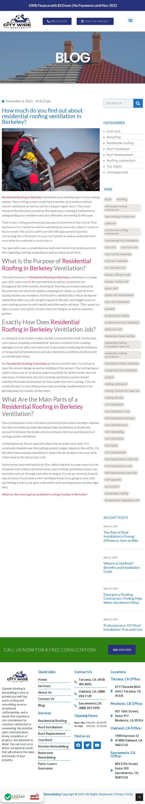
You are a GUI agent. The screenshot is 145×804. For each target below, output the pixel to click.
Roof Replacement (120, 155)
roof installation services (119, 418)
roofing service (114, 397)
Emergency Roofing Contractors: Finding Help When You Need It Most (122, 598)
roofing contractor (116, 384)
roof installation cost (117, 411)
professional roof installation (122, 322)
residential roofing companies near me (117, 344)
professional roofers (117, 315)
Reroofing (114, 137)
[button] (130, 20)
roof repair (111, 445)
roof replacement (115, 452)
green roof (111, 288)
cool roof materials (116, 260)
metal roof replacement (119, 295)
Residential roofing (120, 143)
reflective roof (113, 329)
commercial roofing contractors (116, 231)
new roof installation (117, 301)
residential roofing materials (122, 363)
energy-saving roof (116, 281)
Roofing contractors (121, 160)
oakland (110, 308)
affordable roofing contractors (116, 208)
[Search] (138, 103)
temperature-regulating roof (122, 500)
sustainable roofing (116, 493)
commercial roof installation (121, 240)
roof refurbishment (116, 425)
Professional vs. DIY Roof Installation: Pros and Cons (123, 627)
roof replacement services (121, 472)
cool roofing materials (118, 254)
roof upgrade (113, 479)
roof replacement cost (118, 466)
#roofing (122, 199)
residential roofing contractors (116, 355)
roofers (109, 377)
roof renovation (114, 438)
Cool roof (113, 131)
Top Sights (114, 166)
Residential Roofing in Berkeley (22, 197)
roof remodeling (114, 431)
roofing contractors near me (122, 390)
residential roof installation (121, 370)
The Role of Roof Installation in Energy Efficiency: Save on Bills (120, 536)
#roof (108, 199)
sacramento (112, 486)
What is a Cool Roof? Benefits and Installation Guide (121, 567)
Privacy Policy (123, 794)
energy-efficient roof (117, 274)
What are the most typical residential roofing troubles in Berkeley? (44, 494)
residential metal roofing (119, 336)
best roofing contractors (120, 216)
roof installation (114, 404)
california (110, 223)
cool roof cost (129, 247)
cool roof (110, 247)
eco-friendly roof (115, 267)
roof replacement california (121, 459)
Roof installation (118, 149)
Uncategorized (117, 172)
